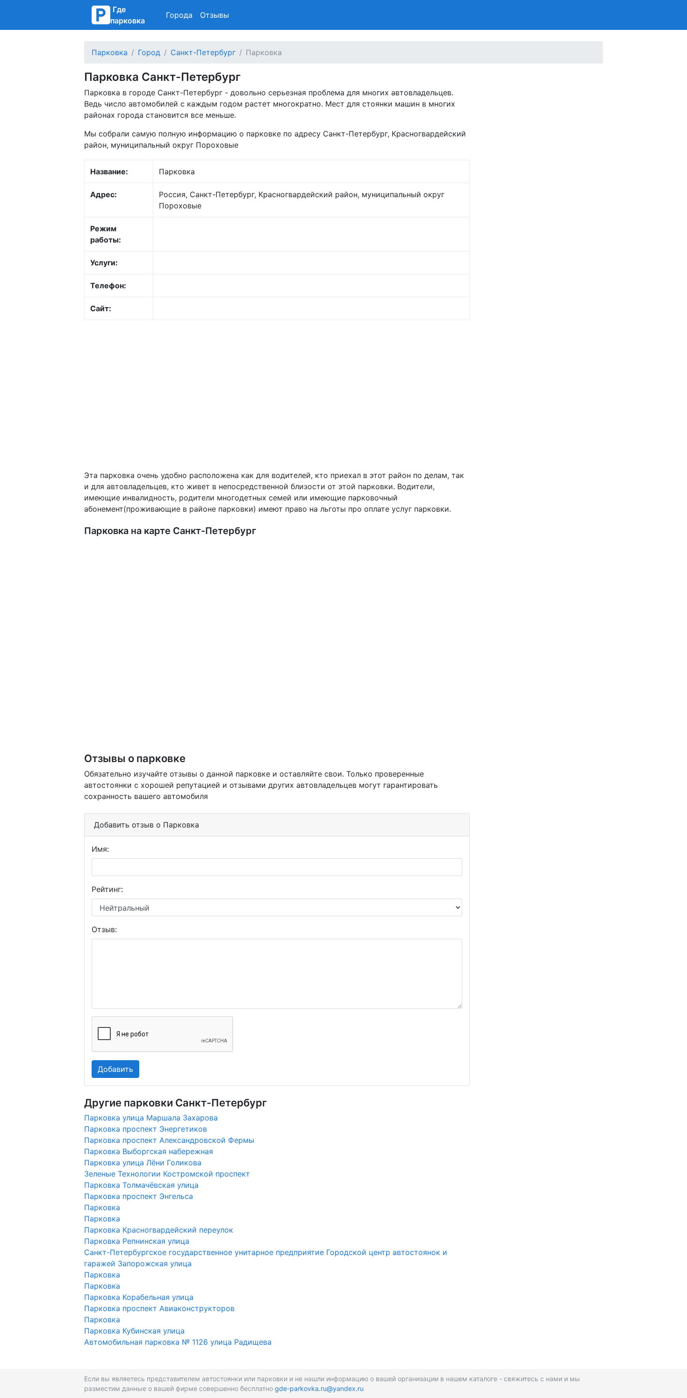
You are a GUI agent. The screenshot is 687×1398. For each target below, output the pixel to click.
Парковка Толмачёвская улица (141, 1185)
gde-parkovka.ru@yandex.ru (319, 1388)
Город (149, 52)
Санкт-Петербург (203, 52)
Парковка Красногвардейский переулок (158, 1229)
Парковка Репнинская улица (136, 1241)
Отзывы (214, 15)
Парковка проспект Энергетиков (145, 1129)
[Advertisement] (277, 394)
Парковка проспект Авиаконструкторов (159, 1308)
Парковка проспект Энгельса (138, 1196)
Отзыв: (104, 929)
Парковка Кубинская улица (134, 1330)
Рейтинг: (107, 889)
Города (179, 15)
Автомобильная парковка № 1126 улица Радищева (178, 1342)
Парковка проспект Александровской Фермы (169, 1140)
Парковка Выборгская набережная (148, 1151)
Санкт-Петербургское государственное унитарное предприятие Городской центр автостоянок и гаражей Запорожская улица (265, 1258)
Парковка (110, 52)
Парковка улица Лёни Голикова (142, 1162)
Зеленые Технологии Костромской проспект (167, 1173)
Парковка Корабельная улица (138, 1297)
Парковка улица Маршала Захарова (151, 1117)
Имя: (100, 849)
